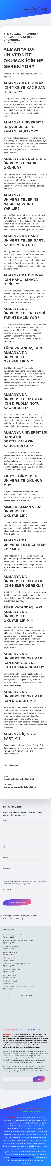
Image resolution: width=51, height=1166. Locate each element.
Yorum (5, 820)
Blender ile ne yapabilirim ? (12, 935)
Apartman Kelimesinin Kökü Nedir (19, 779)
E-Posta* (6, 857)
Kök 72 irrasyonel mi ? (10, 975)
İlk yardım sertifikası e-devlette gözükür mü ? (18, 941)
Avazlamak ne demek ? (10, 981)
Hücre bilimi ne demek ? (11, 946)
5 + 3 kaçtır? (8, 889)
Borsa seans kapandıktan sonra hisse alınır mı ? (18, 987)
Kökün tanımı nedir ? (9, 958)
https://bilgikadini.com (10, 915)
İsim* (5, 847)
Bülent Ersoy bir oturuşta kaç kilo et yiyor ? (17, 964)
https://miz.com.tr (29, 915)
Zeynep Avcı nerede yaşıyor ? (13, 969)
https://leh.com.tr (7, 918)
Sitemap (19, 918)
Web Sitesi (6, 868)
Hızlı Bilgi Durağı (36, 9)
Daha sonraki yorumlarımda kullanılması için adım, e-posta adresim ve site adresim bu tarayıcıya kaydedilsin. (25, 883)
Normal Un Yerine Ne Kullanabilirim (20, 787)
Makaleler (13, 765)
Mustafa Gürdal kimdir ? (11, 952)
